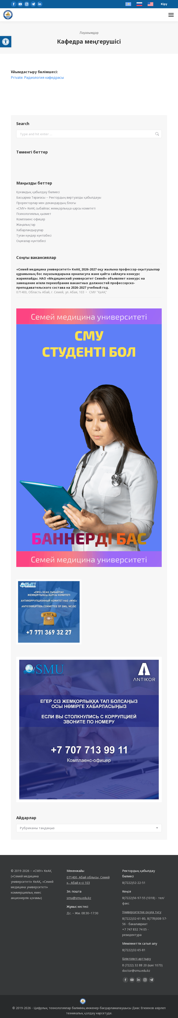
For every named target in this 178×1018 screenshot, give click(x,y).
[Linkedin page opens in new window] (40, 4)
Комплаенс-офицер (30, 219)
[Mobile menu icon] (171, 14)
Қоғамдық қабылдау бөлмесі (38, 192)
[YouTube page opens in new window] (20, 4)
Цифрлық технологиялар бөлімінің (59, 1008)
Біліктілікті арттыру (136, 959)
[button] (5, 41)
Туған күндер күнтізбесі (33, 235)
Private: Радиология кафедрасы (37, 77)
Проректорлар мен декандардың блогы (46, 203)
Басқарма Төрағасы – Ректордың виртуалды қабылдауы (58, 197)
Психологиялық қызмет (33, 214)
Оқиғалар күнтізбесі (31, 241)
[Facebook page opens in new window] (13, 4)
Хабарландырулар (29, 230)
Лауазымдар (89, 32)
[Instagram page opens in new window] (27, 4)
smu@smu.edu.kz (79, 898)
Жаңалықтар (25, 224)
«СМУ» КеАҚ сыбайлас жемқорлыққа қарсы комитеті (56, 208)
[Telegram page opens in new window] (33, 4)
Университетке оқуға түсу (141, 912)
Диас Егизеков (143, 1008)
